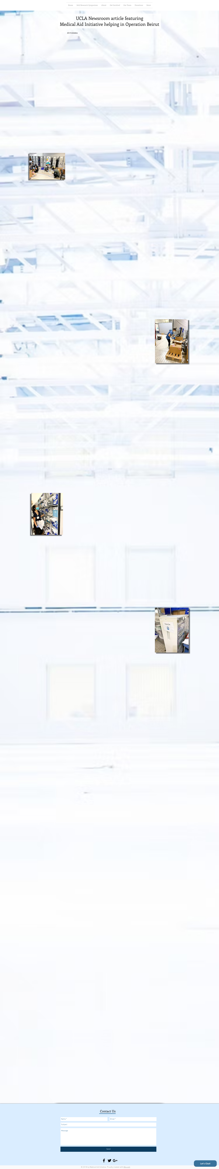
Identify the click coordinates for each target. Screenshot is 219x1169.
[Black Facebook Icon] (104, 1160)
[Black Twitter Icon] (109, 1160)
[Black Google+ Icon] (115, 1160)
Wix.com (127, 1167)
